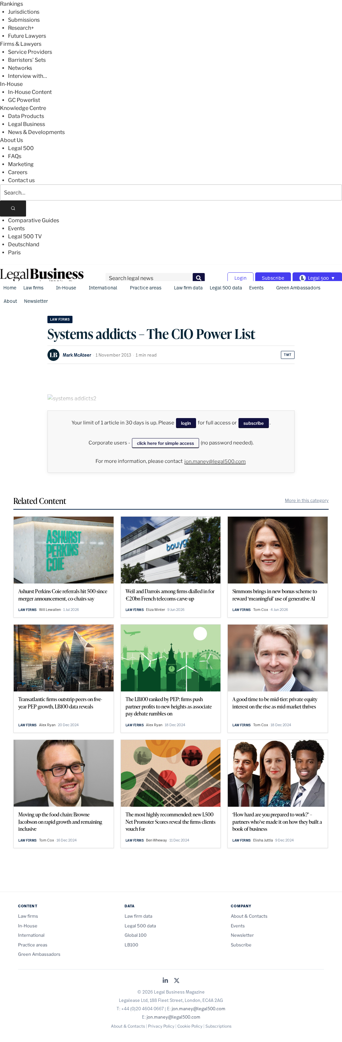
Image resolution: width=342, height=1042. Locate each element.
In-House (11, 84)
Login (240, 278)
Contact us (21, 180)
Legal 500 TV (25, 236)
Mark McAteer (77, 355)
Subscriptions (218, 1026)
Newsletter (36, 301)
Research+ (21, 28)
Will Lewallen (50, 609)
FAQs (14, 156)
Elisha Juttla (263, 840)
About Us (11, 140)
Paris (14, 252)
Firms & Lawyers (20, 44)
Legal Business (26, 124)
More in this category (307, 500)
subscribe (253, 423)
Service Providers (30, 52)
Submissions (24, 20)
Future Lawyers (27, 36)
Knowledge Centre (23, 108)
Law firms (33, 287)
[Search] (13, 209)
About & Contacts (249, 916)
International (103, 287)
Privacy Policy (161, 1026)
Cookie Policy (189, 1026)
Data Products (26, 116)
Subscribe (273, 278)
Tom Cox (260, 609)
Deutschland (23, 244)
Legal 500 (21, 148)
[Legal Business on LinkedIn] (165, 981)
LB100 (131, 944)
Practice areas (145, 287)
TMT (288, 355)
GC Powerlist (24, 100)
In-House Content (30, 92)
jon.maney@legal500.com (215, 462)
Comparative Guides (33, 220)
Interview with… (27, 76)
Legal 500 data (226, 287)
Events (16, 228)
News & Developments (36, 132)
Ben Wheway (156, 840)
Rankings (11, 4)
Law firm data (188, 287)
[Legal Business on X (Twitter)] (177, 981)
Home (9, 287)
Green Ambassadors (298, 287)
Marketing (21, 164)
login (186, 423)
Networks (20, 68)
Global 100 (136, 935)
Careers (17, 172)
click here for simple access (165, 443)
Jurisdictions (23, 12)
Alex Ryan (47, 725)
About (10, 301)
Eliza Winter (155, 609)
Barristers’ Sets (27, 60)
